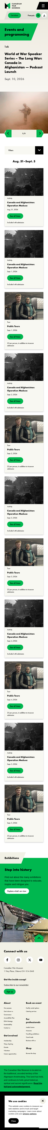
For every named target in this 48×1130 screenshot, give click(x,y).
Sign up (10, 991)
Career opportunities (10, 1054)
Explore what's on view (16, 891)
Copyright (11, 1095)
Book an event (33, 1002)
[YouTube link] (40, 960)
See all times (15, 216)
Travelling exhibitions (32, 1034)
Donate (6, 1047)
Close (13, 1121)
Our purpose (8, 1008)
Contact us (7, 1028)
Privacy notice (35, 1095)
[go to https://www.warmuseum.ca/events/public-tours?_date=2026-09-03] (24, 552)
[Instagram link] (18, 960)
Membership (7, 1041)
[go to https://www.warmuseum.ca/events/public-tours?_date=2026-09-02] (24, 429)
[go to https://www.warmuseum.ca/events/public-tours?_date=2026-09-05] (24, 798)
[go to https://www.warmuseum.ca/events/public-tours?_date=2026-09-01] (24, 306)
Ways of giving (8, 1044)
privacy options (29, 1114)
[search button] (38, 15)
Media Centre (30, 1027)
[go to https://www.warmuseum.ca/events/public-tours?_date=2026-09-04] (24, 675)
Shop (28, 1048)
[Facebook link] (7, 960)
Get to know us (8, 1011)
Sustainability (8, 1025)
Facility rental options (32, 1008)
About (7, 1002)
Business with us (31, 1041)
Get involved (11, 1035)
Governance (7, 1015)
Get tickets (14, 15)
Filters (10, 150)
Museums (29, 1031)
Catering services (31, 1011)
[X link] (29, 960)
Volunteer (7, 1051)
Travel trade (29, 1037)
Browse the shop (31, 1053)
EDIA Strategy (8, 1021)
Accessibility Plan (9, 1018)
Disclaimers (22, 1095)
